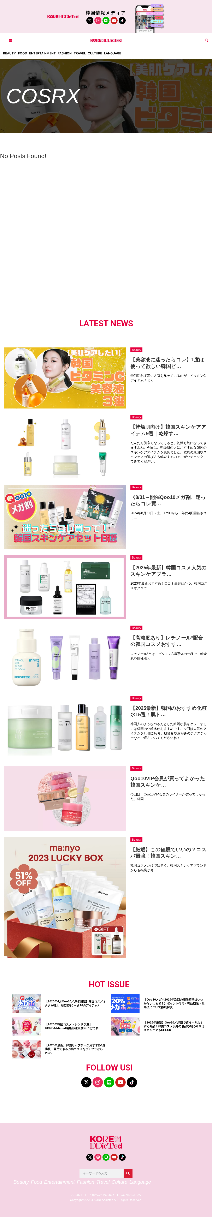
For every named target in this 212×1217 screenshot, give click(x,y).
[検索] (128, 1173)
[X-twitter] (86, 1082)
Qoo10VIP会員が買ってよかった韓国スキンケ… (167, 782)
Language (112, 53)
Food (22, 53)
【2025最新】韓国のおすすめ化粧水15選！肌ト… (168, 711)
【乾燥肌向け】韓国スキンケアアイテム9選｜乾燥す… (168, 430)
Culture (95, 53)
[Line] (106, 20)
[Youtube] (114, 20)
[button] (206, 40)
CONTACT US (131, 1195)
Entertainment (42, 53)
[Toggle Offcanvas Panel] (10, 40)
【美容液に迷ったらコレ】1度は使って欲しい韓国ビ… (167, 363)
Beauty (9, 53)
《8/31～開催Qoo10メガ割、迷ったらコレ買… (168, 500)
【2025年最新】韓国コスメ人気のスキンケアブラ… (168, 571)
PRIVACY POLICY (101, 1195)
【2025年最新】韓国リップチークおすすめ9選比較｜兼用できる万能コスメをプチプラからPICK (75, 1049)
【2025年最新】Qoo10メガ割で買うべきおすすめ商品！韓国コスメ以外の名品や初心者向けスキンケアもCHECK (174, 1026)
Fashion (65, 53)
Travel (80, 53)
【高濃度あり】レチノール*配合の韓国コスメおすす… (166, 641)
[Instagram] (97, 20)
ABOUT (76, 1195)
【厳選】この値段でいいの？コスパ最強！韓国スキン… (168, 853)
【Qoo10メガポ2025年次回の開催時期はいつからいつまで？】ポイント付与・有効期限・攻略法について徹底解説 (174, 1003)
